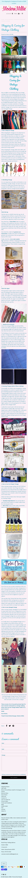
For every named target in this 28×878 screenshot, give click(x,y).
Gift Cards (3, 788)
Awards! (3, 809)
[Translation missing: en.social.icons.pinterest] (13, 726)
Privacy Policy (4, 801)
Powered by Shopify (17, 876)
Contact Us (4, 798)
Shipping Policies (5, 786)
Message (3, 755)
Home (2, 19)
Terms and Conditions (6, 803)
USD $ (15, 13)
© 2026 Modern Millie (6, 876)
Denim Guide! (4, 806)
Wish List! (3, 796)
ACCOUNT (8, 13)
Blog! (2, 804)
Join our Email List (5, 799)
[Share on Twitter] (10, 726)
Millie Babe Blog (9, 19)
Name (3, 743)
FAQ (2, 807)
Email (3, 749)
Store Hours (4, 794)
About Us (3, 811)
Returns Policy (4, 793)
